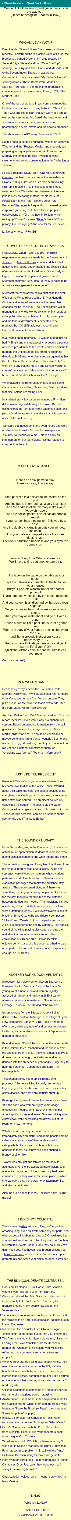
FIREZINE (8, 200)
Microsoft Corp (26, 262)
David (27, 172)
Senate (49, 365)
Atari (24, 1226)
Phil (4, 186)
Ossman (7, 177)
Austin (30, 186)
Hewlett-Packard (26, 1244)
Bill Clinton (43, 337)
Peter (29, 200)
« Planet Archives (12, 3)
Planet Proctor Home (39, 3)
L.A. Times (46, 689)
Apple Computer (14, 1254)
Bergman (21, 205)
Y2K (25, 214)
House (35, 365)
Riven (40, 219)
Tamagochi (30, 408)
